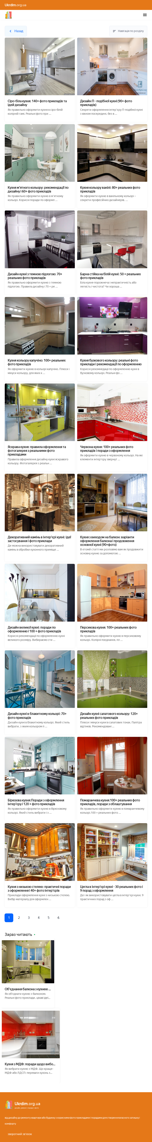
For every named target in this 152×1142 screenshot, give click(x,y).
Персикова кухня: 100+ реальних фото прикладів (108, 629)
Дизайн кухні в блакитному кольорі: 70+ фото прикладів (37, 715)
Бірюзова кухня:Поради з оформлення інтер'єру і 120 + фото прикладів (36, 802)
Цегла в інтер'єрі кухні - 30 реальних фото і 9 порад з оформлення (111, 888)
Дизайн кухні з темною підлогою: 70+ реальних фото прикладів (35, 276)
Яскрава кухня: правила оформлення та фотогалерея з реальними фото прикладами (37, 450)
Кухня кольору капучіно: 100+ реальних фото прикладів (37, 362)
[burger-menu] (144, 14)
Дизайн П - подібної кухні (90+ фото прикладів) (106, 103)
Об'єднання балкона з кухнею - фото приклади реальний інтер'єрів (27, 989)
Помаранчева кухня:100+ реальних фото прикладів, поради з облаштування (110, 802)
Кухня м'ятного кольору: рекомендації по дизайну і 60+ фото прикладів (38, 189)
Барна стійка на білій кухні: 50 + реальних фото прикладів (110, 276)
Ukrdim (8, 15)
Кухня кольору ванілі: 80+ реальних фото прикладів (110, 189)
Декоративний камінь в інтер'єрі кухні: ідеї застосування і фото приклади (39, 539)
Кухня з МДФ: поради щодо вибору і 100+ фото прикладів (31, 1064)
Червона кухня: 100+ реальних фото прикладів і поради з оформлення (106, 449)
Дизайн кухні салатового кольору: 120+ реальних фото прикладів (109, 715)
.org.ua (15, 5)
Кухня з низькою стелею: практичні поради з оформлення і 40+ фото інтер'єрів (39, 888)
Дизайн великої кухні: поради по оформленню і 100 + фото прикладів (34, 629)
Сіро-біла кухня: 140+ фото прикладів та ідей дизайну (37, 103)
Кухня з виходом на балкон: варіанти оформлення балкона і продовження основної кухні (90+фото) (107, 541)
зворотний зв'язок (20, 1134)
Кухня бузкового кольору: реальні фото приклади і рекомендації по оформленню (111, 362)
